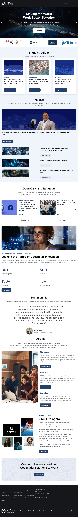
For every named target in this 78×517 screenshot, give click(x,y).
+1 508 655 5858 (42, 497)
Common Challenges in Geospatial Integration (53, 160)
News (3, 498)
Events (3, 500)
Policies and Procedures (21, 498)
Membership (5, 495)
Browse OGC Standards (39, 28)
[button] (74, 4)
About (3, 492)
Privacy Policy (18, 492)
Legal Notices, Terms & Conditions (24, 495)
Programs (4, 490)
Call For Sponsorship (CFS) (26, 200)
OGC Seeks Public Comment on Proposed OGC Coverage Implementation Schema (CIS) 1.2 (65, 206)
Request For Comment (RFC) (65, 200)
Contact (4, 503)
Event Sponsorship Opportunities (23, 490)
